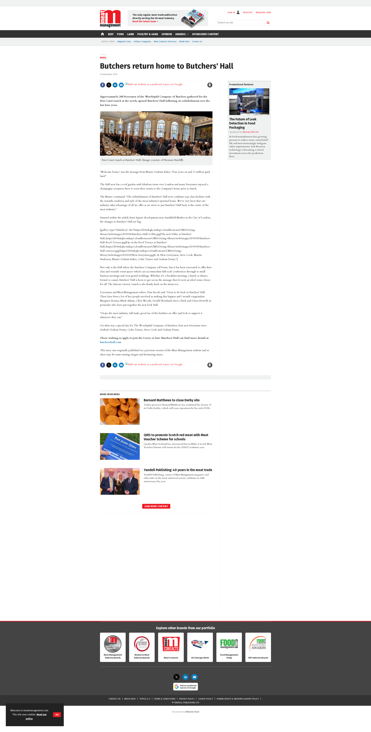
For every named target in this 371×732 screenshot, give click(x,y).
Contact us (114, 699)
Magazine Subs (124, 41)
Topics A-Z (144, 699)
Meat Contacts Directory (165, 41)
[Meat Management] (110, 26)
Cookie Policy (205, 699)
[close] (212, 79)
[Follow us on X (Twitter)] (176, 677)
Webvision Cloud (192, 712)
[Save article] (209, 85)
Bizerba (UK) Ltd (250, 132)
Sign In (231, 12)
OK (57, 714)
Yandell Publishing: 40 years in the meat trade (178, 470)
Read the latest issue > (145, 21)
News (103, 57)
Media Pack (184, 41)
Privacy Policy (186, 699)
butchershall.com (110, 342)
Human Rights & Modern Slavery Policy (238, 699)
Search (268, 22)
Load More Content (156, 506)
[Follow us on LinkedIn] (185, 677)
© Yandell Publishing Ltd (185, 702)
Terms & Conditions (164, 699)
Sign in (176, 79)
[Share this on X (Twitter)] (108, 85)
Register (247, 12)
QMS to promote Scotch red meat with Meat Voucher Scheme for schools (176, 437)
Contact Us (197, 41)
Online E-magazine (142, 41)
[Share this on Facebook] (102, 85)
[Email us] (194, 677)
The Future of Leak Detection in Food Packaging (242, 123)
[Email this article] (121, 85)
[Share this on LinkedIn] (115, 85)
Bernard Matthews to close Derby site (172, 400)
